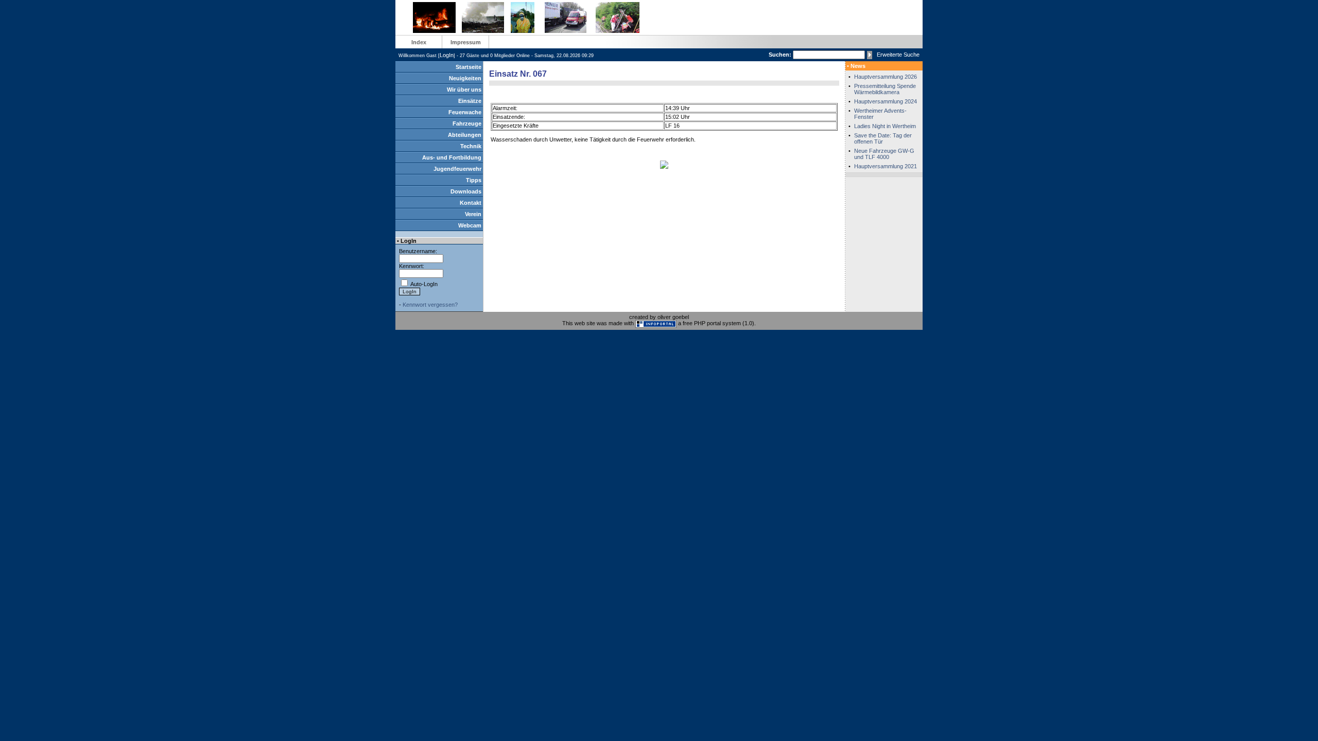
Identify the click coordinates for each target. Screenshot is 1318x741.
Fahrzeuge (467, 123)
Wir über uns (464, 89)
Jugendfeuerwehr (457, 169)
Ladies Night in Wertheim (885, 126)
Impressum (465, 42)
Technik (470, 146)
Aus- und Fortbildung (451, 157)
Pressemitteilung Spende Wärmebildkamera (885, 89)
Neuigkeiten (465, 78)
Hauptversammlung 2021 (885, 166)
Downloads (465, 191)
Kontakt (470, 203)
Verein (473, 214)
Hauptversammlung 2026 (885, 77)
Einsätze (469, 101)
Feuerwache (464, 112)
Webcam (469, 225)
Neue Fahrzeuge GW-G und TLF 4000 (884, 154)
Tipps (473, 180)
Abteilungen (464, 135)
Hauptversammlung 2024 (885, 101)
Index (418, 42)
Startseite (468, 67)
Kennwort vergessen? (430, 305)
